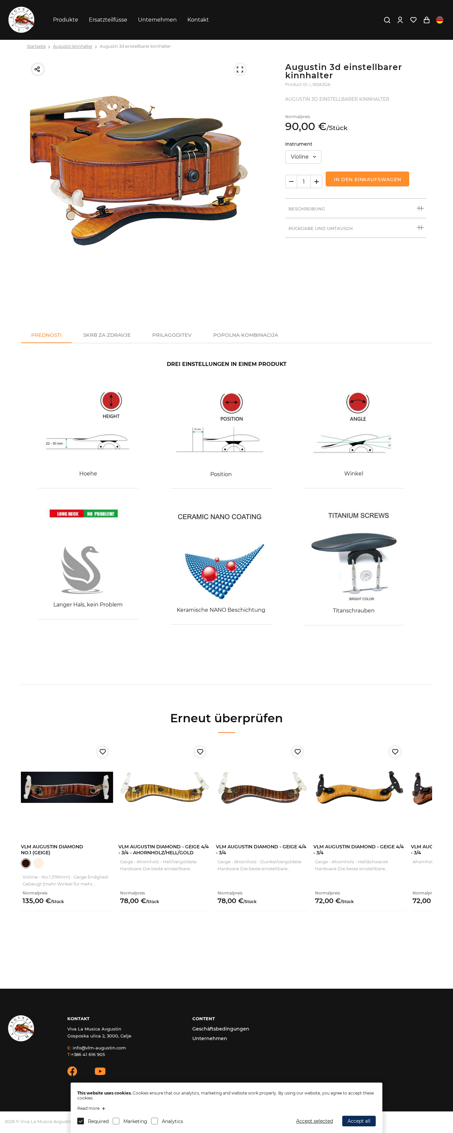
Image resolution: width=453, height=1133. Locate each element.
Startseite (36, 46)
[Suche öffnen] (387, 20)
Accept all (359, 1121)
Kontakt (198, 20)
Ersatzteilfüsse (108, 20)
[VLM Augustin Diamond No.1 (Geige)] (67, 787)
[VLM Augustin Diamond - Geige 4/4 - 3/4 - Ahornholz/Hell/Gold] (164, 787)
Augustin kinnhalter (73, 46)
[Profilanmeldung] (400, 20)
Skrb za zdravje (107, 335)
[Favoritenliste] (413, 20)
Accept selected (314, 1121)
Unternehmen (157, 20)
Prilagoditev (172, 335)
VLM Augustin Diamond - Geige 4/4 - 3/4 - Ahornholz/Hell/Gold (163, 850)
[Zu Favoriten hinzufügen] (102, 751)
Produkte (65, 20)
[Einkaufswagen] (426, 20)
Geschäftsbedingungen (220, 1029)
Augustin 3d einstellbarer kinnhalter (135, 46)
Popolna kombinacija (245, 335)
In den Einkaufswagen (367, 179)
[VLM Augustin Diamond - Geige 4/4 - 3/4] (262, 787)
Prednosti (46, 335)
